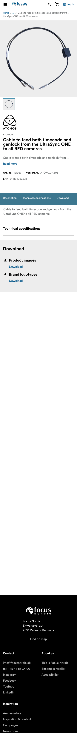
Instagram (9, 675)
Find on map (38, 639)
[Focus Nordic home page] (19, 4)
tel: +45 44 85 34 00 (16, 669)
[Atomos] (9, 122)
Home (6, 13)
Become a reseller (53, 669)
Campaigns (10, 725)
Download (16, 267)
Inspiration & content (17, 719)
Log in (70, 4)
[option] (9, 104)
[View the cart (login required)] (57, 4)
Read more (10, 164)
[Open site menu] (7, 4)
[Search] (49, 4)
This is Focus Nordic (55, 663)
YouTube (8, 686)
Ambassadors (12, 713)
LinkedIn (8, 692)
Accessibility (49, 675)
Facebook (9, 681)
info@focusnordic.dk (17, 663)
